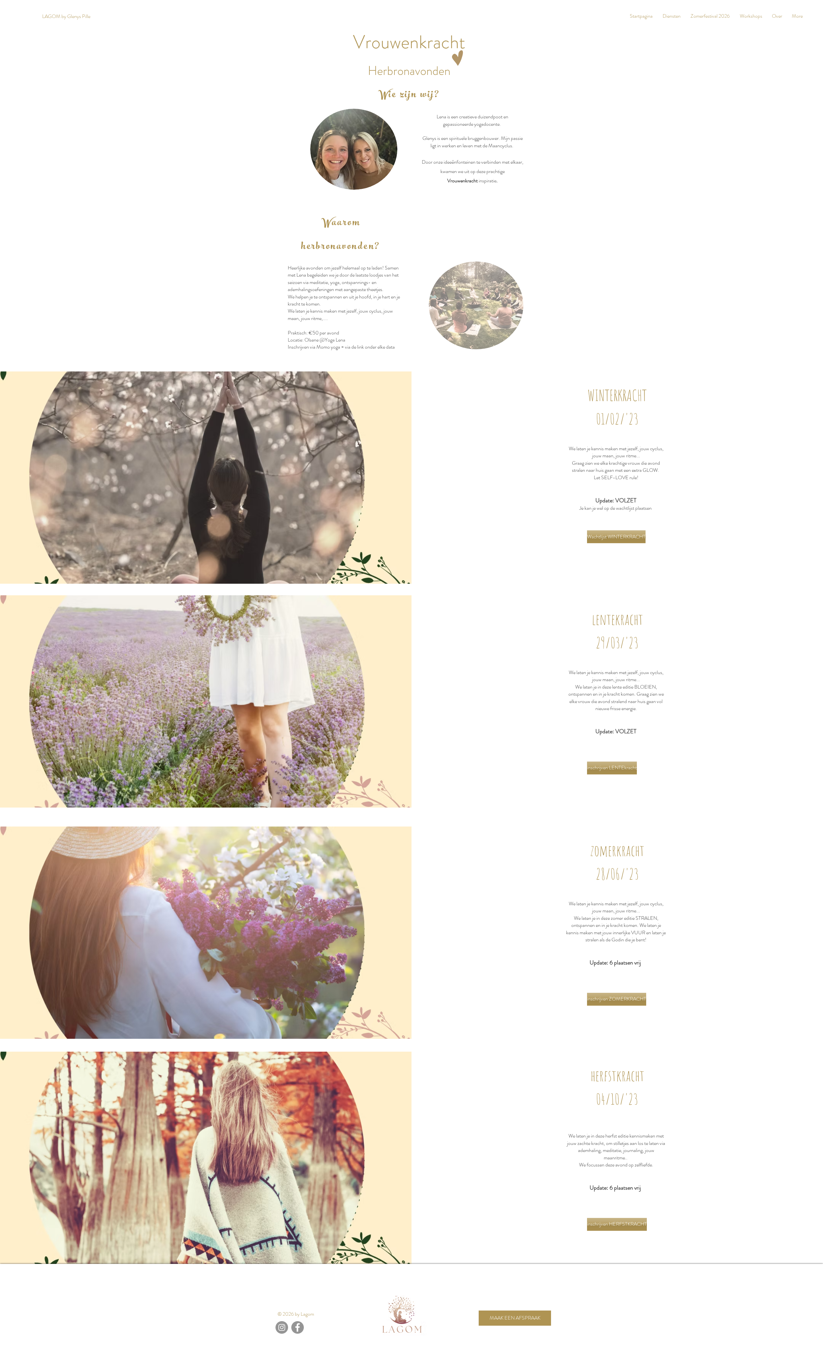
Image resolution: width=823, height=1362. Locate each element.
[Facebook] (297, 1327)
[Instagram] (282, 1327)
